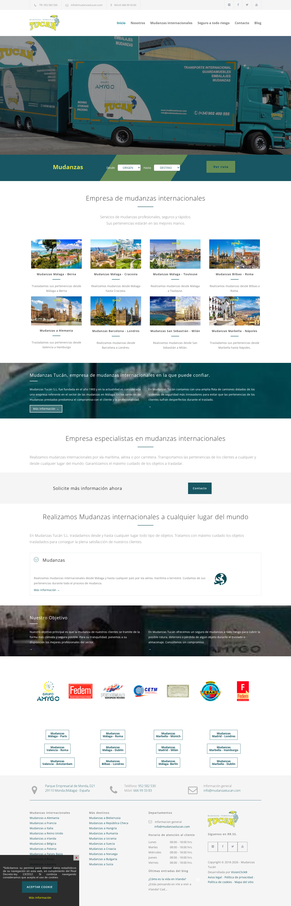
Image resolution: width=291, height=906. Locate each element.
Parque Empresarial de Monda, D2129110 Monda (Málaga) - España (70, 788)
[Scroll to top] (280, 895)
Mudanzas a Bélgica (43, 843)
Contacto (242, 23)
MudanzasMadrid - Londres (223, 734)
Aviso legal (215, 877)
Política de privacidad (238, 877)
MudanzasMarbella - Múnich (168, 734)
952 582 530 (147, 786)
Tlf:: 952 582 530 (48, 5)
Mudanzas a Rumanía (103, 833)
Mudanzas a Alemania (44, 818)
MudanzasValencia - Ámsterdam (57, 762)
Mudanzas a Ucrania (102, 838)
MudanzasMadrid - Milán (168, 748)
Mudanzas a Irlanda (43, 838)
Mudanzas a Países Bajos (46, 854)
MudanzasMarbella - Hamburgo (223, 748)
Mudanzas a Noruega (103, 854)
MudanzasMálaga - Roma (113, 734)
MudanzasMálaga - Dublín (113, 748)
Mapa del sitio (244, 882)
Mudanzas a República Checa (108, 823)
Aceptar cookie (40, 887)
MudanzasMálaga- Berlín (168, 762)
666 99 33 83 (142, 790)
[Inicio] (66, 23)
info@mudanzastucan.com (87, 5)
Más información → (46, 409)
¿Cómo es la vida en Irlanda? (167, 879)
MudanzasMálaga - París (57, 734)
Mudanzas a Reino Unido (46, 833)
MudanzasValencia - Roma (57, 748)
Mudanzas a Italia (41, 828)
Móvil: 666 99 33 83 (125, 5)
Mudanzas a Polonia (43, 849)
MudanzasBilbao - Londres (113, 762)
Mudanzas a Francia (43, 823)
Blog (257, 23)
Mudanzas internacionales (171, 23)
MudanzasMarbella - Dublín (223, 762)
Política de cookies (220, 882)
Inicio (121, 23)
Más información (40, 897)
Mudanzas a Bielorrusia (105, 818)
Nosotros (138, 23)
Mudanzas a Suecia (102, 843)
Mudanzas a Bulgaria (103, 859)
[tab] (145, 560)
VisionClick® (239, 872)
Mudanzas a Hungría (103, 828)
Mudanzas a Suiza (101, 864)
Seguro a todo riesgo (214, 23)
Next (198, 880)
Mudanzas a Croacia (102, 849)
